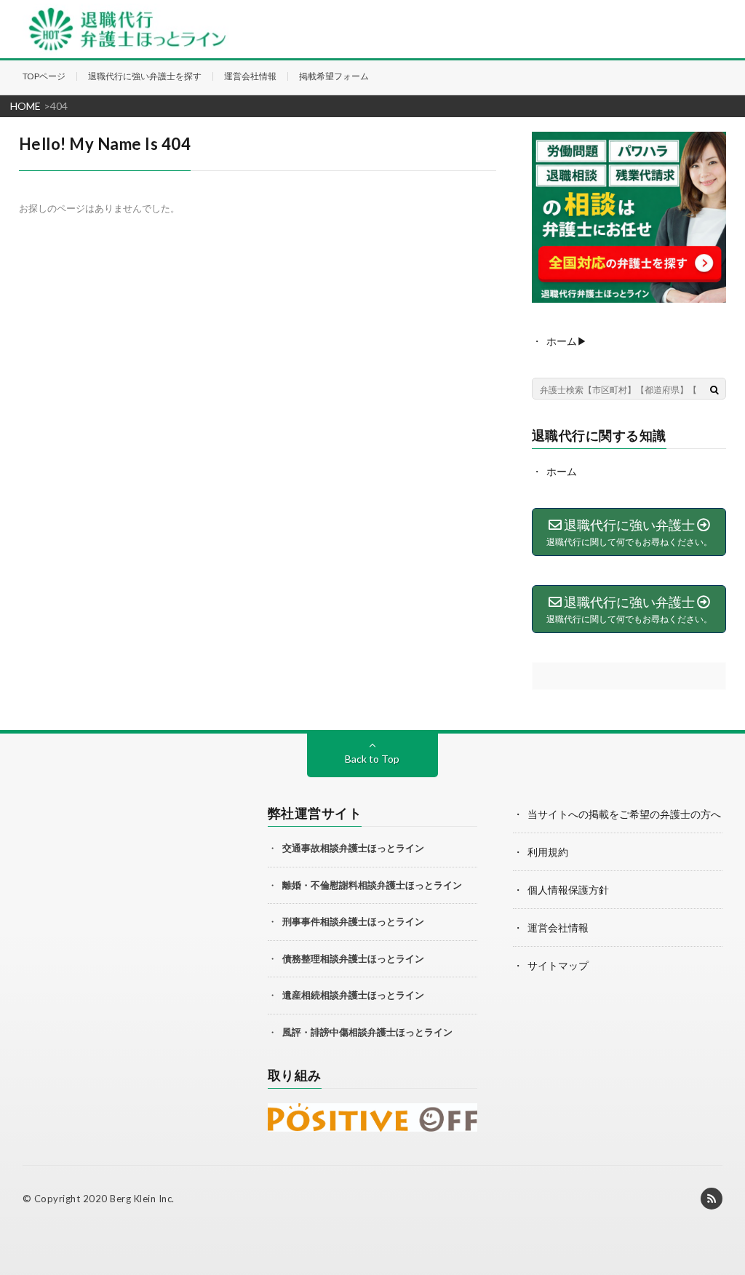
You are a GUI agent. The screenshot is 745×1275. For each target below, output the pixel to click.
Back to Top (372, 758)
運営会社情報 (250, 76)
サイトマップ (558, 965)
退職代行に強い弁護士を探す (145, 76)
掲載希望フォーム (334, 76)
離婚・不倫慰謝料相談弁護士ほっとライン (372, 885)
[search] (714, 389)
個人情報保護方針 (568, 889)
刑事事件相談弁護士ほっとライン (353, 921)
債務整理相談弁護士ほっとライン (353, 958)
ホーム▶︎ (566, 341)
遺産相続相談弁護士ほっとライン (353, 995)
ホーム (561, 471)
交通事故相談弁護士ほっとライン (353, 848)
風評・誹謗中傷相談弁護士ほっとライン (367, 1032)
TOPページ (44, 76)
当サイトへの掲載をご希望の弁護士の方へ (624, 814)
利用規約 (547, 852)
